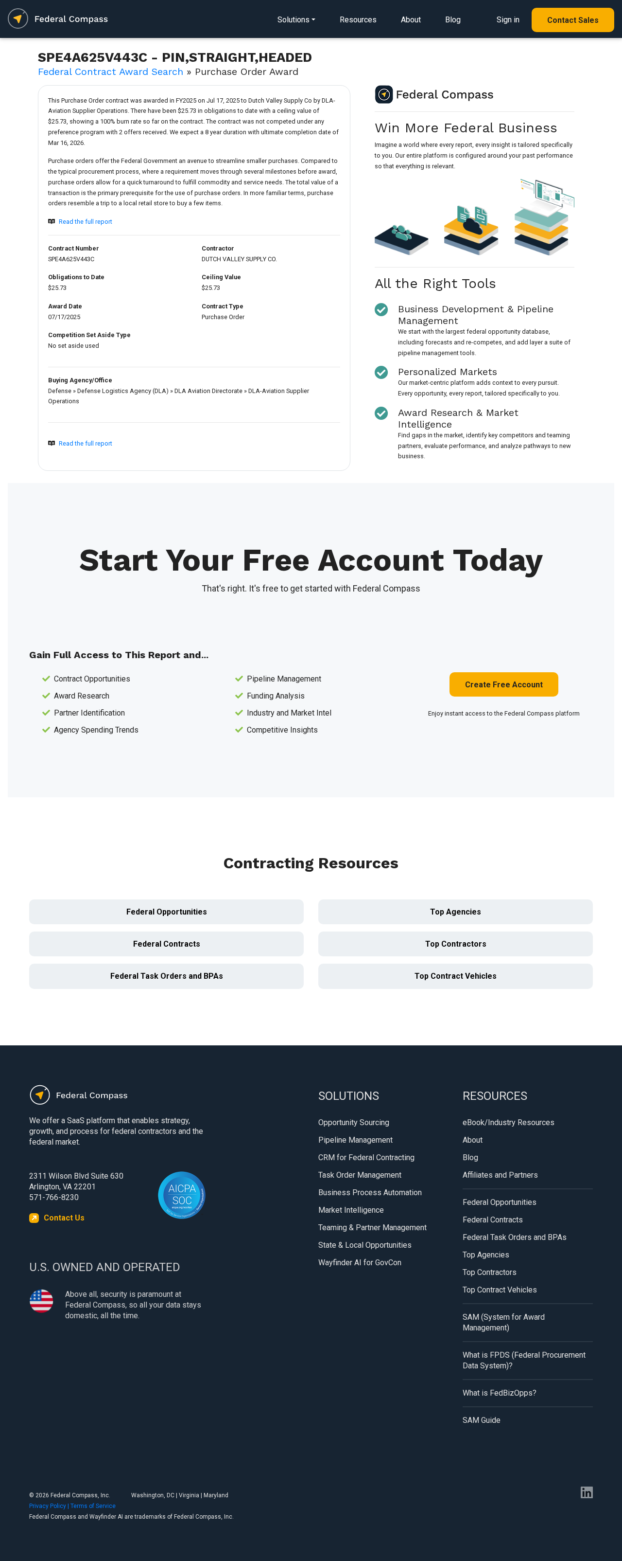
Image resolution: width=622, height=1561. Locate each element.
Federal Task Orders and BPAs (166, 976)
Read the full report (85, 221)
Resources (358, 19)
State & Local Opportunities (365, 1245)
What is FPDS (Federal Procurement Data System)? (524, 1360)
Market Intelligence (351, 1210)
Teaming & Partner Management (372, 1227)
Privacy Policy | (49, 1506)
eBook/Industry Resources (508, 1122)
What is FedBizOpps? (499, 1393)
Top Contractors (455, 944)
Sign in (508, 19)
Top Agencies (455, 911)
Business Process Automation (370, 1192)
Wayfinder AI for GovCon (359, 1262)
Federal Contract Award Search (110, 71)
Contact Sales (573, 20)
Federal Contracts (166, 944)
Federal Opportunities (166, 911)
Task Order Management (359, 1175)
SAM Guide (482, 1420)
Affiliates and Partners (500, 1175)
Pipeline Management (355, 1140)
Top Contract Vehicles (456, 976)
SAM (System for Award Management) (504, 1322)
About (411, 19)
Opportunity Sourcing (353, 1122)
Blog (453, 19)
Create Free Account (504, 684)
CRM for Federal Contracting (366, 1157)
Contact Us (64, 1217)
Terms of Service (93, 1506)
